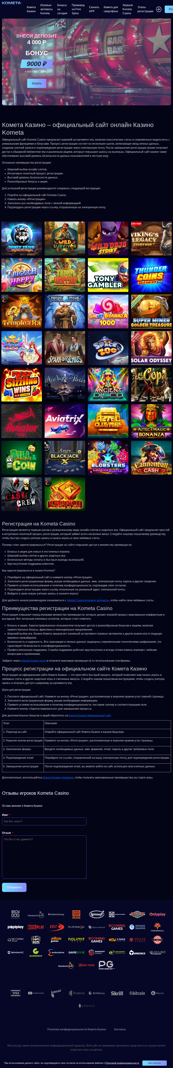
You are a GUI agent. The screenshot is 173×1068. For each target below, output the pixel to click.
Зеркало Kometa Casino (127, 9)
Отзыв (6, 832)
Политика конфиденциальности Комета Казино (76, 1029)
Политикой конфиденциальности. (122, 1063)
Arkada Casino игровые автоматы (88, 600)
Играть (37, 83)
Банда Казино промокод (58, 777)
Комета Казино (31, 9)
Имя (5, 814)
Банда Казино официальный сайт (90, 715)
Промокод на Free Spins (78, 9)
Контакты (120, 1029)
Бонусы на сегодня (62, 9)
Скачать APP (94, 9)
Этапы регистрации (145, 9)
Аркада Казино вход (33, 660)
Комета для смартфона (111, 9)
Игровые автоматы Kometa (46, 9)
